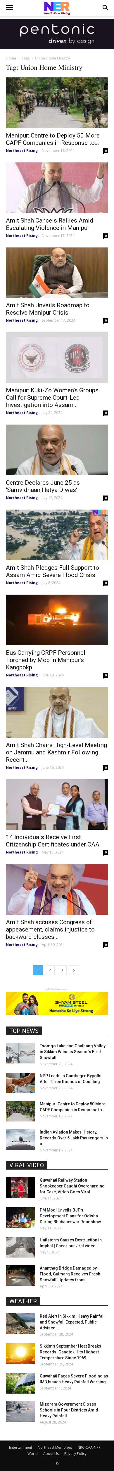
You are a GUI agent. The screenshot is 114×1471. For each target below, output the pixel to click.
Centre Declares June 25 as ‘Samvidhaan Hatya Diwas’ (43, 486)
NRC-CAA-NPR (89, 1447)
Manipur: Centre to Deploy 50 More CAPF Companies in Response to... (53, 139)
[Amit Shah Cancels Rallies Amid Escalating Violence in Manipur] (57, 187)
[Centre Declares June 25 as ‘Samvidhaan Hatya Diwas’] (57, 450)
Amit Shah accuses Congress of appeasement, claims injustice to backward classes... (50, 929)
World (32, 1453)
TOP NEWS (24, 1030)
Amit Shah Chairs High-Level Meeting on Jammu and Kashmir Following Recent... (56, 752)
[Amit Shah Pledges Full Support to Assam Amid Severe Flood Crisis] (57, 535)
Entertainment (20, 1447)
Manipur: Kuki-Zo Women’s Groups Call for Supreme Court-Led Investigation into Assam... (52, 397)
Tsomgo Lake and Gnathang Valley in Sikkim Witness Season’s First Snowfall (73, 1052)
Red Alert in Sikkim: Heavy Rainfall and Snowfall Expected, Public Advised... (72, 1322)
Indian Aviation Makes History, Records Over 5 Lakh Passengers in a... (74, 1138)
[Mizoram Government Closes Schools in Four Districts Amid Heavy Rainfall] (20, 1411)
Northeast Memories (55, 1447)
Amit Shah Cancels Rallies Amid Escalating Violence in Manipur (49, 224)
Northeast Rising (22, 150)
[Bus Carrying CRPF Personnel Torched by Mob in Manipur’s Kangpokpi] (57, 620)
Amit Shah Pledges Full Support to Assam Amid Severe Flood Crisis (52, 571)
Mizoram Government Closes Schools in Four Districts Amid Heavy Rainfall (69, 1410)
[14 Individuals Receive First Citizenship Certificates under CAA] (57, 804)
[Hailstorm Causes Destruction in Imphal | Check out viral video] (20, 1247)
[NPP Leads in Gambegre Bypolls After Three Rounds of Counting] (20, 1083)
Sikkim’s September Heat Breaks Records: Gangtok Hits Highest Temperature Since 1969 (70, 1352)
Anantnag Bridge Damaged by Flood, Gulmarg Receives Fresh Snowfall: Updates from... (70, 1274)
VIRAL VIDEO (26, 1165)
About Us (51, 1453)
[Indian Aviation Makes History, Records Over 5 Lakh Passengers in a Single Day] (20, 1139)
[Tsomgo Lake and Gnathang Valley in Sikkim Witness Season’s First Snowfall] (20, 1053)
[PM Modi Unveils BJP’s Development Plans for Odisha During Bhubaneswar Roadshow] (20, 1217)
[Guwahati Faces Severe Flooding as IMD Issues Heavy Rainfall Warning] (20, 1383)
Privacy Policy (75, 1453)
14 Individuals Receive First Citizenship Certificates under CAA (52, 841)
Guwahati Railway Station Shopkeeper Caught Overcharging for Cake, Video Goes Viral (72, 1186)
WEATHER (23, 1301)
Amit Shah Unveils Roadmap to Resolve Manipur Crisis (47, 309)
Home (11, 58)
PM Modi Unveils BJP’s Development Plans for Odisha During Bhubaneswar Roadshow (70, 1216)
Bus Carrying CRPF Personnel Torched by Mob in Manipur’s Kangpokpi (45, 660)
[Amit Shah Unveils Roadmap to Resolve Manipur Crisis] (57, 272)
